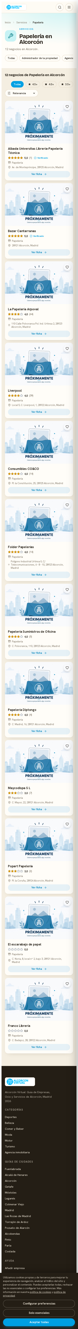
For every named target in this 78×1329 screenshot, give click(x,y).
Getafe (9, 1186)
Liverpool (15, 390)
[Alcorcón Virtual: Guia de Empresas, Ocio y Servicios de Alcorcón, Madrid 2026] (16, 7)
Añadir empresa (15, 1268)
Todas (11, 58)
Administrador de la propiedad (40, 58)
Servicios (21, 22)
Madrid (9, 1210)
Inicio (8, 22)
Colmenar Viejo (14, 1204)
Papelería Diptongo (22, 710)
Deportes (11, 1117)
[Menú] (69, 7)
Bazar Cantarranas (22, 231)
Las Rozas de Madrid (18, 1216)
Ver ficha (36, 174)
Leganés (10, 1198)
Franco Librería (19, 1026)
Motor (9, 1140)
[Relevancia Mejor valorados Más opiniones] (21, 93)
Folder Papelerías (21, 547)
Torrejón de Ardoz (16, 1222)
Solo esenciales (39, 1313)
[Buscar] (60, 7)
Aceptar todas (39, 1322)
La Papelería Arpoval (23, 309)
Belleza (9, 1123)
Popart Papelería (20, 866)
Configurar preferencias (39, 1303)
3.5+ (67, 84)
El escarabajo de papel (24, 944)
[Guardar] (67, 106)
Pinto (8, 1239)
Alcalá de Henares (16, 1175)
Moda (8, 1134)
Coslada (10, 1251)
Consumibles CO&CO (23, 469)
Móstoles (10, 1192)
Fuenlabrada (13, 1169)
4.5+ (34, 84)
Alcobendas (12, 1233)
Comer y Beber (14, 1128)
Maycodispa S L (19, 788)
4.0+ (51, 84)
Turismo (10, 1146)
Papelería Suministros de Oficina (32, 631)
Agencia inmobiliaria (17, 1152)
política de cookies (40, 1292)
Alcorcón (10, 1180)
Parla (8, 1245)
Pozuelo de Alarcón (17, 1228)
